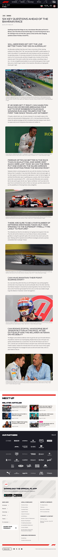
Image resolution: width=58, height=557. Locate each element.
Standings (31, 1)
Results (22, 1)
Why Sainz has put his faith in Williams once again (19, 414)
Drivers (39, 1)
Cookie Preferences (26, 540)
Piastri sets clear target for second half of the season (45, 406)
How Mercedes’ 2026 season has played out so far (46, 414)
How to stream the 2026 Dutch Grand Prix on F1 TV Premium (19, 406)
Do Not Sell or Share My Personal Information (27, 530)
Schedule (14, 1)
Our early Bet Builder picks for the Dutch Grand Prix (46, 424)
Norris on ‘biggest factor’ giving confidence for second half (19, 422)
